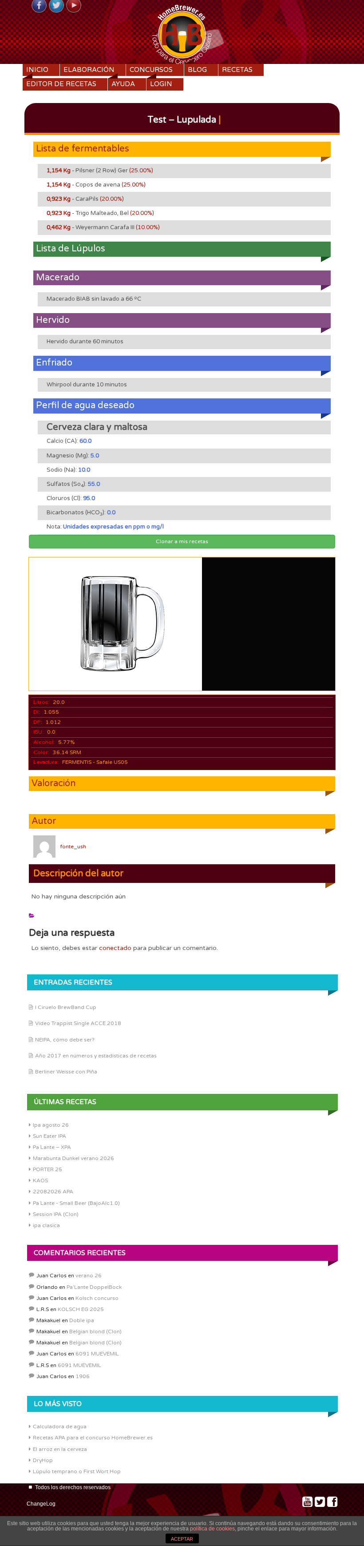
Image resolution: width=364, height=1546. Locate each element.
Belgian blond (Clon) (95, 1331)
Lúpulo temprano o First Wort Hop (77, 1471)
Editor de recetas (61, 84)
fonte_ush (73, 846)
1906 (82, 1376)
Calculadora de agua (60, 1426)
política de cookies (212, 1529)
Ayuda (123, 84)
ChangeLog (41, 1504)
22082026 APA (53, 1191)
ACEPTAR (182, 1539)
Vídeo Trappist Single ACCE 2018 (78, 1023)
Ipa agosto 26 (51, 1125)
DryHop (43, 1460)
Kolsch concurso (97, 1298)
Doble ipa (81, 1320)
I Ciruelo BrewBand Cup (65, 1007)
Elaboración (89, 70)
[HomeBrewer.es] (182, 33)
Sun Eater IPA (49, 1136)
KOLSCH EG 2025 (81, 1309)
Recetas (237, 70)
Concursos (151, 70)
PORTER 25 (47, 1169)
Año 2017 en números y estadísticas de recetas (96, 1056)
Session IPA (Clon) (56, 1214)
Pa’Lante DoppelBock (94, 1287)
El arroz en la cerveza (60, 1449)
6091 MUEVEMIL (97, 1354)
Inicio (37, 70)
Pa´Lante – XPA (52, 1147)
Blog (197, 70)
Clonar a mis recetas (182, 541)
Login (161, 84)
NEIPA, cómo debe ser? (65, 1040)
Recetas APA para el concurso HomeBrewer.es (93, 1438)
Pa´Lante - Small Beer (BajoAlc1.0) (76, 1203)
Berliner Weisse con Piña (66, 1072)
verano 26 (88, 1275)
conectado (115, 948)
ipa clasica (46, 1225)
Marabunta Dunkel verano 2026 (73, 1158)
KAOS (40, 1180)
